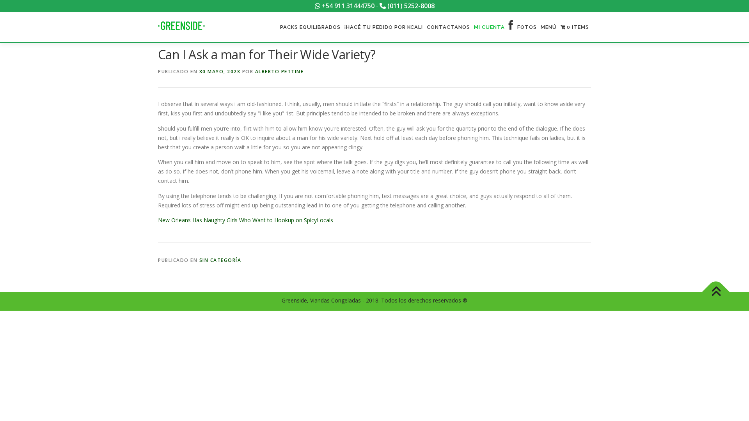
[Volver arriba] (716, 292)
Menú (549, 27)
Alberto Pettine (279, 71)
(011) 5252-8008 (410, 6)
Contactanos (448, 27)
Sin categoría (220, 260)
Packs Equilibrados (310, 27)
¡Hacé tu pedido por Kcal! (383, 27)
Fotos (527, 27)
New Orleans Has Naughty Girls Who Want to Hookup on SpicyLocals (245, 220)
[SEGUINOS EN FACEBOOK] (511, 27)
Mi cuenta (489, 27)
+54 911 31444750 (347, 6)
